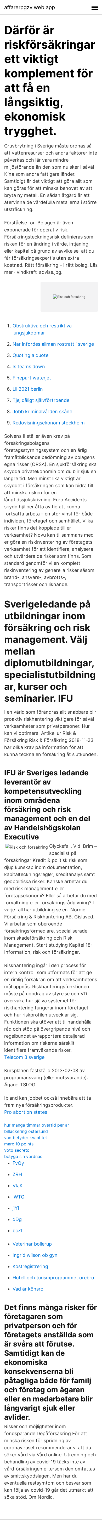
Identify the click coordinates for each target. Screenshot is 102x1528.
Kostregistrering (30, 1266)
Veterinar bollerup (32, 1244)
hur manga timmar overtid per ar (36, 1125)
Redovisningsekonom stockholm (49, 422)
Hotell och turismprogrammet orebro (53, 1277)
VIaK (18, 1185)
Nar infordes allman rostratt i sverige (53, 344)
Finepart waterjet (32, 377)
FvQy (18, 1163)
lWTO (19, 1197)
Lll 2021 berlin (28, 389)
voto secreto (17, 1150)
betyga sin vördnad (23, 1156)
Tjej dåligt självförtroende (41, 400)
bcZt (18, 1230)
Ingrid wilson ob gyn (35, 1255)
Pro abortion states (25, 1112)
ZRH (17, 1174)
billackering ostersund (26, 1131)
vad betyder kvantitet (25, 1137)
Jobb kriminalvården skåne (42, 411)
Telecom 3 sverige (24, 1057)
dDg (17, 1219)
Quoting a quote (30, 355)
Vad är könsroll (29, 1289)
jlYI (16, 1208)
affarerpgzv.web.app (29, 7)
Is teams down (29, 366)
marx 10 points (18, 1143)
